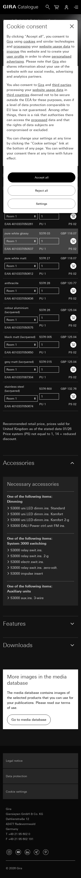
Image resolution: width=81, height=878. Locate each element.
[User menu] (66, 7)
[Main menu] (75, 7)
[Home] (24, 7)
